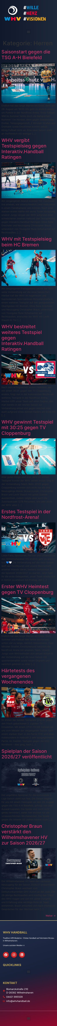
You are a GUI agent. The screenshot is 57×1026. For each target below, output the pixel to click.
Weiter (51, 915)
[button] (28, 31)
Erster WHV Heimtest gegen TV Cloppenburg (27, 589)
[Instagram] (14, 955)
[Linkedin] (22, 955)
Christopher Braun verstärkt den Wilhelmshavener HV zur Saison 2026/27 (24, 834)
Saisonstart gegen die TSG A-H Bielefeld (25, 54)
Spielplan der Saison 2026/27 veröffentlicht (26, 754)
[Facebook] (6, 955)
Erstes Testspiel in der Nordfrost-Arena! (26, 514)
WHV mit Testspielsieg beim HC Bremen (26, 241)
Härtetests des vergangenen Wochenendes (18, 676)
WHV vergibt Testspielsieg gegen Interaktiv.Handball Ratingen (23, 148)
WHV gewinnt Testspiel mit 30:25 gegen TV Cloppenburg (27, 427)
